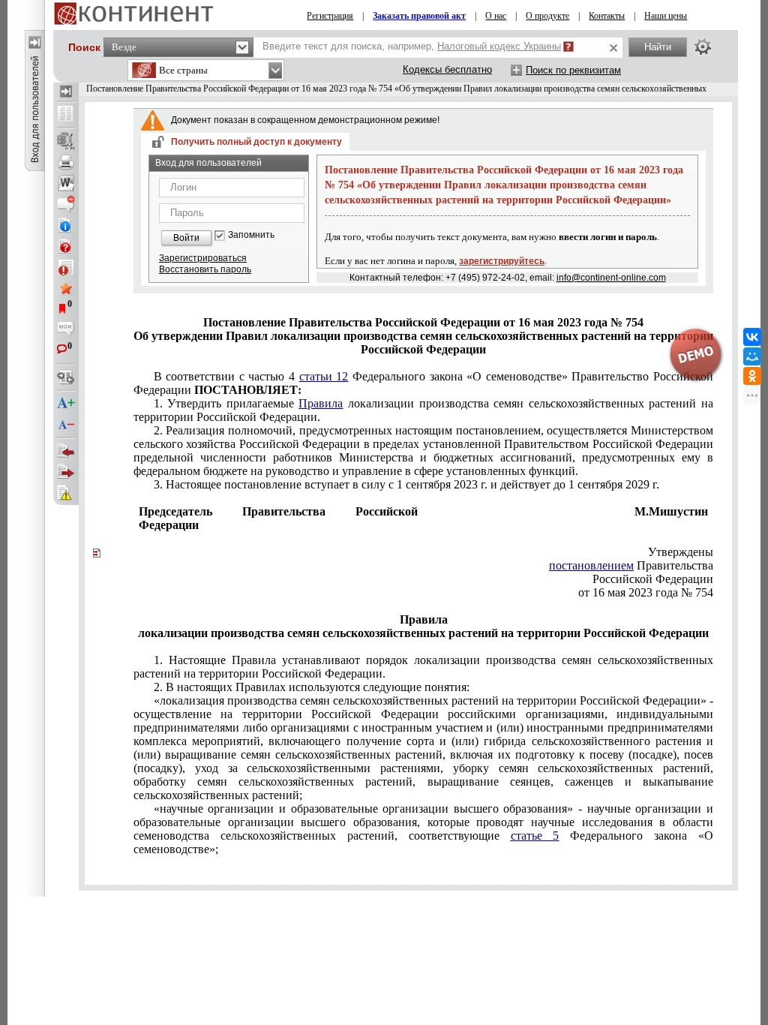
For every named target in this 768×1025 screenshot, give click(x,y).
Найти (657, 47)
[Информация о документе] (66, 225)
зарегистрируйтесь (501, 261)
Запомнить (251, 235)
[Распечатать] (66, 162)
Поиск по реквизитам (573, 70)
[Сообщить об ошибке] (66, 493)
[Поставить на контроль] (66, 267)
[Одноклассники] (752, 376)
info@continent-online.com (611, 277)
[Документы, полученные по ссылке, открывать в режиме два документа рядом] (66, 115)
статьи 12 (324, 376)
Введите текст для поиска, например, (411, 46)
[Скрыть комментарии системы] (66, 204)
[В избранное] (66, 288)
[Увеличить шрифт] (66, 404)
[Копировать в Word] (66, 183)
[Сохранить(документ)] (66, 141)
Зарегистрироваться (203, 258)
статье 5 (535, 835)
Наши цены (665, 16)
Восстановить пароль (205, 269)
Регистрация (330, 16)
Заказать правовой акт (419, 16)
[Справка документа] (66, 246)
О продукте (547, 16)
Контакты (607, 16)
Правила (320, 403)
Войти (186, 238)
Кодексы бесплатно (447, 69)
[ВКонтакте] (752, 337)
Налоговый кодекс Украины (499, 46)
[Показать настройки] (703, 47)
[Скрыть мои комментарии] (66, 330)
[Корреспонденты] (66, 451)
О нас (495, 16)
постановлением (591, 565)
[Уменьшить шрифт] (66, 425)
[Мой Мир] (752, 356)
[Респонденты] (66, 472)
